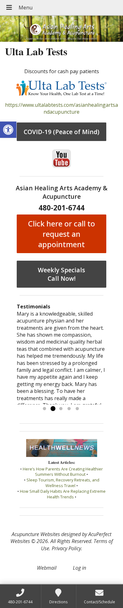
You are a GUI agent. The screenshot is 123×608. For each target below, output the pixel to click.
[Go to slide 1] (44, 409)
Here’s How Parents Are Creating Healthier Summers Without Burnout (63, 471)
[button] (8, 130)
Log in (79, 567)
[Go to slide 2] (53, 409)
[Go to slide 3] (61, 409)
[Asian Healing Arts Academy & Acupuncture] (61, 29)
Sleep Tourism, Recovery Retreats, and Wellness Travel (62, 482)
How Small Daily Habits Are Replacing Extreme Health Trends (63, 494)
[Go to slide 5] (77, 409)
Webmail (46, 567)
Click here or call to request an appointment (61, 233)
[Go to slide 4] (69, 409)
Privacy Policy (66, 548)
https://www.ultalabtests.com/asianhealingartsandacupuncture (61, 108)
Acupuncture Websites (36, 534)
